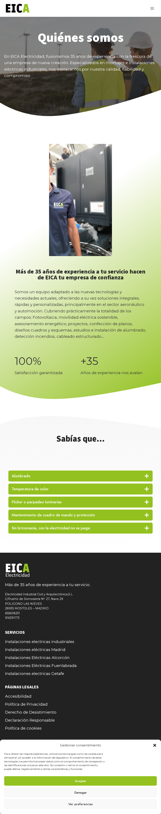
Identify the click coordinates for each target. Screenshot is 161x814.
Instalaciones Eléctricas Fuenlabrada (41, 665)
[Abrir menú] (152, 8)
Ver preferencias (80, 804)
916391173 (12, 618)
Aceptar (80, 781)
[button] (155, 745)
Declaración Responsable (30, 720)
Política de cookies (23, 728)
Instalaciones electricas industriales (39, 641)
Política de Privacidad (26, 704)
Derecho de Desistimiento (30, 712)
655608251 (12, 613)
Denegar (80, 792)
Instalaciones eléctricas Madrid (35, 649)
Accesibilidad (18, 696)
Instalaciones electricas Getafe (34, 673)
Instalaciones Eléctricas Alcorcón (37, 657)
